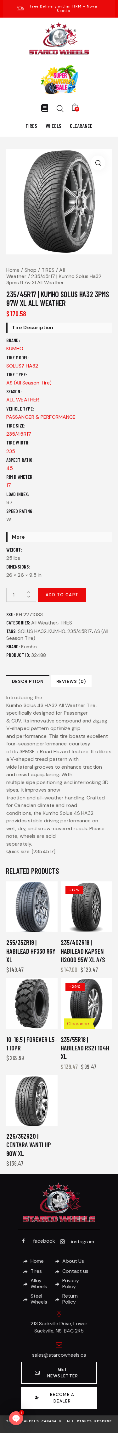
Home (13, 270)
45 (9, 468)
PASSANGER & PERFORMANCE (41, 417)
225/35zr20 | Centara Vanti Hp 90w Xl (28, 1144)
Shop (31, 270)
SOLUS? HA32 (22, 365)
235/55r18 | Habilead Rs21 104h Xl (85, 1047)
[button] (98, 162)
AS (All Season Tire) (29, 382)
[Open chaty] (16, 1418)
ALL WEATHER (22, 399)
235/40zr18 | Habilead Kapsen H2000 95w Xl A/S (83, 950)
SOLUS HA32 (32, 631)
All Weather (44, 622)
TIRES (48, 270)
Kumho (29, 646)
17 (8, 485)
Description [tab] (28, 681)
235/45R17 (18, 434)
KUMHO (15, 348)
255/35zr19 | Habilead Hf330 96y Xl (30, 950)
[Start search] (60, 108)
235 (10, 451)
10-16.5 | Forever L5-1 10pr (31, 1043)
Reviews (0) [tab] (71, 681)
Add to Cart (62, 594)
